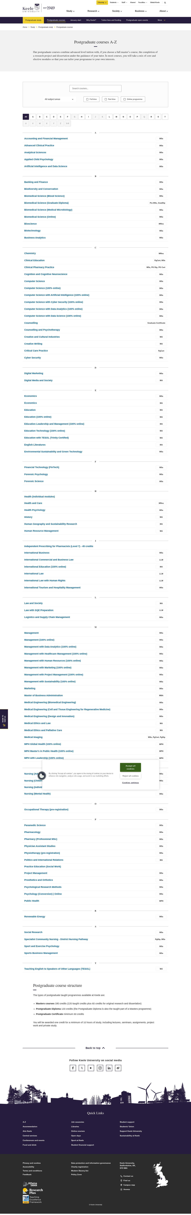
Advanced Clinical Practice (39, 145)
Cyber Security (32, 357)
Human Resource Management (41, 531)
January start (75, 20)
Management (31, 633)
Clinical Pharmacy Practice (39, 267)
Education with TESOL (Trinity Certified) (46, 437)
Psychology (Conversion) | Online (43, 894)
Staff (123, 2)
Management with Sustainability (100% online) (49, 681)
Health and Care (33, 503)
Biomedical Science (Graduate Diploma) (46, 203)
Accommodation (30, 1126)
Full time (93, 99)
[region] (100, 775)
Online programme (134, 99)
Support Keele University (131, 1131)
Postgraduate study (33, 20)
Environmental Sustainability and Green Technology (53, 451)
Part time (112, 99)
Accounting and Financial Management (46, 138)
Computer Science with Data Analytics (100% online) (53, 309)
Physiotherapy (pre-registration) (42, 853)
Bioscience (30, 223)
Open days (76, 1136)
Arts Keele (27, 1131)
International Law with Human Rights (44, 580)
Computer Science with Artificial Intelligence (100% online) (56, 295)
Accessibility (28, 1167)
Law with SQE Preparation (38, 610)
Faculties (141, 2)
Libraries (75, 1126)
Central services (30, 1136)
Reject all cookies (131, 776)
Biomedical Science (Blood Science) (44, 196)
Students (113, 2)
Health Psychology (34, 510)
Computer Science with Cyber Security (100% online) (53, 302)
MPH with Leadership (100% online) (44, 758)
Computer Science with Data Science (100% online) (52, 316)
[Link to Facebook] (73, 1068)
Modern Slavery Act (79, 1171)
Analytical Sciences (35, 152)
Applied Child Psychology (38, 159)
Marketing (29, 688)
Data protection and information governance (91, 1163)
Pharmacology (32, 832)
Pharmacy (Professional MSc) (40, 839)
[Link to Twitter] (82, 1068)
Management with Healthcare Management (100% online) (55, 653)
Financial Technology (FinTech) (41, 467)
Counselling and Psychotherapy (42, 330)
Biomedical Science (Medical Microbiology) (48, 209)
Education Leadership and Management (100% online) (54, 424)
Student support (127, 1122)
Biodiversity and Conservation (41, 189)
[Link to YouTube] (91, 1068)
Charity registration (79, 1167)
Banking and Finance (36, 182)
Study (33, 27)
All (26, 117)
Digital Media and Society (38, 380)
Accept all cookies (130, 767)
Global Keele (155, 2)
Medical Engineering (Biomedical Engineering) (50, 702)
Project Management (35, 873)
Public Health (31, 901)
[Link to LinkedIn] (109, 1068)
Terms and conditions (32, 1171)
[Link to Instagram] (100, 1068)
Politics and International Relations (43, 860)
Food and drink (29, 1145)
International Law (34, 573)
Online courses (78, 1131)
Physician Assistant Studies (39, 846)
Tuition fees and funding (111, 20)
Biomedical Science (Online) (40, 217)
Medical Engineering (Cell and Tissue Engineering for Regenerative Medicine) (67, 709)
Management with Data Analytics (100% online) (50, 646)
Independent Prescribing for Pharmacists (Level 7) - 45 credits (58, 546)
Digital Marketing (33, 373)
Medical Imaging (33, 737)
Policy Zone (76, 1174)
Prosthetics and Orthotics (38, 880)
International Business (36, 552)
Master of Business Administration (43, 695)
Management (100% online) (39, 640)
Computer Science (34, 281)
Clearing (101, 2)
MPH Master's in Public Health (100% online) (48, 751)
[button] (165, 2)
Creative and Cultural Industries (42, 337)
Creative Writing (33, 343)
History (28, 517)
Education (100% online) (37, 417)
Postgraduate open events (137, 20)
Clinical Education (34, 260)
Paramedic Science (35, 825)
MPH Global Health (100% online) (42, 744)
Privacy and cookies (32, 1163)
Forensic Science (34, 481)
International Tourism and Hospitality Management (52, 587)
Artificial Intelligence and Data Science (45, 166)
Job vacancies (77, 1122)
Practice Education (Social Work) (42, 866)
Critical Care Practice (36, 350)
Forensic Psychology (36, 474)
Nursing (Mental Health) (37, 793)
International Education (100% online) (45, 566)
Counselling (31, 323)
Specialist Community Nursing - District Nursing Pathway (56, 939)
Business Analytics (35, 237)
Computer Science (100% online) (42, 288)
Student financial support (82, 1145)
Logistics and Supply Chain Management (47, 617)
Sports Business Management (41, 953)
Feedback (27, 1174)
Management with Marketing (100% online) (47, 667)
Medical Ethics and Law (37, 723)
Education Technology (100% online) (44, 430)
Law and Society (33, 603)
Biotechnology (32, 230)
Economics (30, 396)
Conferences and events (33, 1140)
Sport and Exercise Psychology (41, 946)
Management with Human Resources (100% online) (52, 660)
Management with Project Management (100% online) (53, 674)
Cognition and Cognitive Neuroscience (45, 274)
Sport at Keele (77, 1140)
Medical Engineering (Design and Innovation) (49, 716)
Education (30, 410)
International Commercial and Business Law (48, 559)
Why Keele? (91, 20)
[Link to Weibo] (118, 1068)
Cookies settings (130, 783)
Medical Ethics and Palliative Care (43, 730)
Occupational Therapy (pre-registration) (46, 809)
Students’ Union (127, 1126)
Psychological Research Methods (42, 887)
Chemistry (30, 253)
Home (25, 27)
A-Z (24, 1122)
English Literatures (34, 444)
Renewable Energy (34, 916)
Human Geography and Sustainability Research (50, 524)
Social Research (33, 932)
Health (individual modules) (39, 496)
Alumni (132, 2)
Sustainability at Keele (130, 1136)
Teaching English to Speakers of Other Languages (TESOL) (57, 969)
